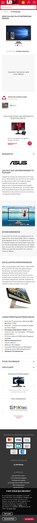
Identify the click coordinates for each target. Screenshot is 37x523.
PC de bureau (15, 12)
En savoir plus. (11, 508)
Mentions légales (20, 478)
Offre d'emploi (24, 482)
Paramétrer (9, 519)
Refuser (7, 514)
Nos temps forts (18, 487)
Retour (5, 12)
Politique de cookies (18, 480)
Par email (20, 465)
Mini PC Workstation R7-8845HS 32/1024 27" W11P (18, 139)
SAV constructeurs (18, 485)
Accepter (29, 519)
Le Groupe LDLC (13, 482)
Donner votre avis (22, 51)
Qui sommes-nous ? (18, 475)
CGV (12, 478)
